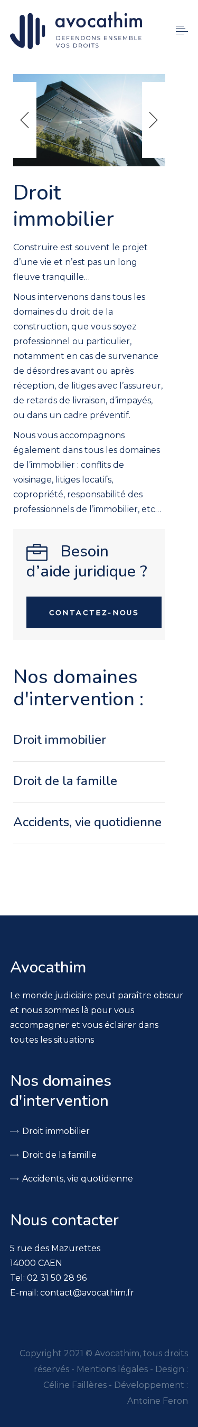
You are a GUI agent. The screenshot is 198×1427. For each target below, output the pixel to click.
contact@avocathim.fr (87, 1293)
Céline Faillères (75, 1385)
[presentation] (24, 120)
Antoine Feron (157, 1401)
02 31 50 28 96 (57, 1278)
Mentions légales (112, 1369)
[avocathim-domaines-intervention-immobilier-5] (89, 120)
